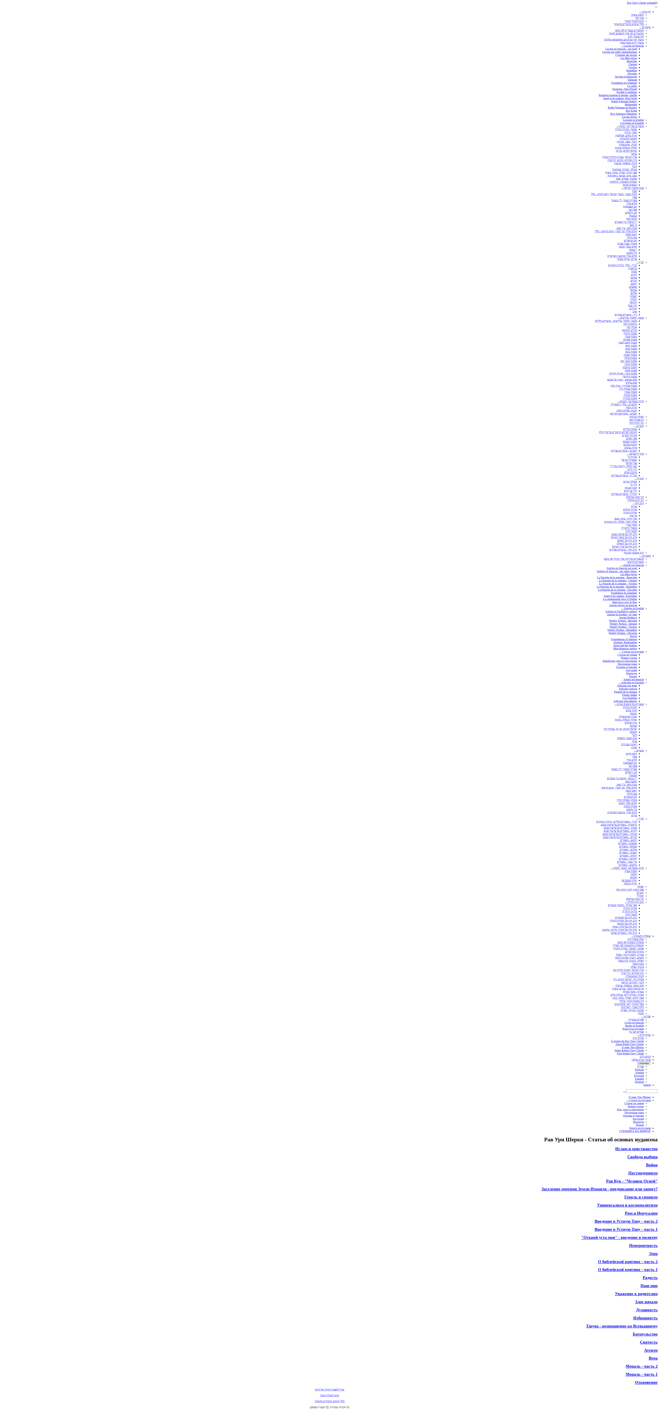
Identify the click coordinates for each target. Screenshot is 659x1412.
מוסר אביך (631, 524)
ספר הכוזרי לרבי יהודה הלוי (630, 889)
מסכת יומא (631, 345)
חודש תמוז (631, 218)
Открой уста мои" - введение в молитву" (619, 1237)
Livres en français (634, 1022)
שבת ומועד (638, 963)
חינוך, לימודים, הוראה (632, 982)
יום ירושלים (631, 212)
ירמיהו (634, 299)
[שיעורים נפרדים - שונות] (617, 127)
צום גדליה (632, 237)
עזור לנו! (639, 17)
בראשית (632, 268)
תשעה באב (631, 781)
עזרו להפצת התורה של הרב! (329, 1389)
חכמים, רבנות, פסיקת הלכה (629, 957)
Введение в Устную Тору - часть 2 (626, 1221)
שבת (634, 191)
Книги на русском (633, 1028)
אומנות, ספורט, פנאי (626, 178)
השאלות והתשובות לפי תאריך (628, 945)
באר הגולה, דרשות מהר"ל (623, 466)
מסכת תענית (630, 354)
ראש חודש (631, 753)
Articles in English (634, 608)
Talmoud (632, 79)
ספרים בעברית (636, 1019)
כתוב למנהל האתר (634, 21)
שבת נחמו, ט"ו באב (627, 228)
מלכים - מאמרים (628, 849)
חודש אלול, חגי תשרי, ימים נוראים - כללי (616, 231)
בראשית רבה (630, 324)
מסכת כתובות (630, 367)
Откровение (646, 1382)
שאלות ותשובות (642, 936)
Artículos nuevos (628, 688)
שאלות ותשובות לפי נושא (630, 942)
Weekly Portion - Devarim (623, 633)
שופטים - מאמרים (627, 843)
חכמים (633, 877)
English (640, 1072)
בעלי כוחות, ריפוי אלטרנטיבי (629, 1004)
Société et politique (626, 92)
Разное (633, 676)
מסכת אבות (631, 392)
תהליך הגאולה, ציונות (626, 719)
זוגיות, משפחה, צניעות (625, 163)
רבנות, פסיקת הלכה (626, 410)
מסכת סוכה (631, 348)
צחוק (634, 741)
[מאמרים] (640, 556)
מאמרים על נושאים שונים (630, 704)
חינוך (634, 166)
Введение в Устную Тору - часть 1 (626, 1229)
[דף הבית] (640, 12)
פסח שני (632, 209)
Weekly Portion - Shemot (623, 623)
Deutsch (639, 1081)
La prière (632, 85)
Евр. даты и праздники (630, 1109)
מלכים (634, 293)
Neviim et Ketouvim (626, 76)
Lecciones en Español (632, 123)
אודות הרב (645, 1034)
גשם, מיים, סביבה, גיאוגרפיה (622, 175)
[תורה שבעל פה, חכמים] (618, 402)
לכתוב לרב (645, 1056)
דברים (634, 280)
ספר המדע (631, 438)
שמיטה (633, 725)
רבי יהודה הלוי (636, 422)
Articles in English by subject (621, 611)
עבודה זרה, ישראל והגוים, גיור (628, 979)
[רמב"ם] (635, 426)
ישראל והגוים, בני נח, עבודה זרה (620, 728)
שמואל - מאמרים (628, 846)
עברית (640, 1066)
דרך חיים (632, 469)
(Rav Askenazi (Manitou (623, 113)
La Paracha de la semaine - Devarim (617, 589)
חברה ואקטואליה (628, 716)
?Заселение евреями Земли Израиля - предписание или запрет (599, 1189)
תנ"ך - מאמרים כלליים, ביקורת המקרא (616, 821)
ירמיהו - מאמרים (628, 855)
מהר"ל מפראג (636, 453)
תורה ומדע (631, 710)
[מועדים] (635, 751)
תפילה (640, 886)
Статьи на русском (633, 651)
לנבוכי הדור (631, 531)
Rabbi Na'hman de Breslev (622, 107)
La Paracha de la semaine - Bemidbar (617, 586)
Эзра (653, 1253)
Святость (649, 1342)
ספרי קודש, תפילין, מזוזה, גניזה (628, 997)
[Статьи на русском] (620, 652)
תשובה (633, 713)
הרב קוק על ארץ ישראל (624, 546)
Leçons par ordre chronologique (619, 51)
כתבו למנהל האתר (329, 1395)
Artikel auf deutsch (633, 679)
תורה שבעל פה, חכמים (632, 401)
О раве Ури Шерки (633, 1047)
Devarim (632, 73)
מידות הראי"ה (629, 911)
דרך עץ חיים (630, 490)
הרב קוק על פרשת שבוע (624, 534)
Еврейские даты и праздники (620, 660)
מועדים (640, 750)
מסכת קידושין (630, 376)
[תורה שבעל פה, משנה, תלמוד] (611, 868)
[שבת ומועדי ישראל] (622, 188)
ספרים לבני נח (636, 1031)
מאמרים (646, 555)
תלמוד (634, 874)
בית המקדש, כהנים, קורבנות (622, 160)
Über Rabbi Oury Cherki (630, 1053)
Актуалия (631, 670)
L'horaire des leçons (626, 55)
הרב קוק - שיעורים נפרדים (623, 549)
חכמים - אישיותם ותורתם (623, 413)
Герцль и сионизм (641, 1197)
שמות (634, 271)
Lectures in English (633, 119)
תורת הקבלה (630, 883)
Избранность (645, 1318)
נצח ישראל (631, 463)
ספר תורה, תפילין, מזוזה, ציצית (621, 172)
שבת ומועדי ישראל (634, 188)
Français (639, 1069)
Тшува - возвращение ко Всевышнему (622, 1326)
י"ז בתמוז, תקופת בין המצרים (622, 778)
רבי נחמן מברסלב (635, 497)
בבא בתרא (631, 382)
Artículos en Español (632, 682)
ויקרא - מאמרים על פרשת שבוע (620, 830)
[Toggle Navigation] (656, 6)
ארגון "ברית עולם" (641, 1059)
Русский (639, 1075)
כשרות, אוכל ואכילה (633, 991)
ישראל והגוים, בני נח (626, 150)
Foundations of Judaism (624, 639)
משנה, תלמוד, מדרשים (632, 317)
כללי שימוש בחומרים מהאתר (629, 24)
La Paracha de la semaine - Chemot (618, 580)
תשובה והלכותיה (628, 138)
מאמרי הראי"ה (629, 528)
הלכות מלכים (630, 444)
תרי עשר (632, 305)
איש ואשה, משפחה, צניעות (630, 985)
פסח (635, 197)
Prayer (633, 636)
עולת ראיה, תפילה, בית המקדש (620, 521)
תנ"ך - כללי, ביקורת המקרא (622, 265)
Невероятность (643, 1245)
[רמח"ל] (635, 479)
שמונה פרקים (630, 429)
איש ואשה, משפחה (627, 738)
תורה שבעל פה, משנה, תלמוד (628, 868)
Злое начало (646, 1302)
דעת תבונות (631, 487)
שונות (634, 747)
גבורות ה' (632, 456)
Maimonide (631, 104)
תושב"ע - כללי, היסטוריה (624, 404)
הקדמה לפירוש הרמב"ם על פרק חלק (618, 432)
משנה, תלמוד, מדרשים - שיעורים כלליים (616, 320)
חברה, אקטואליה (628, 144)
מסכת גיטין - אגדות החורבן (623, 373)
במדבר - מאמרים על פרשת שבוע (620, 834)
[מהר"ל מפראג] (628, 454)
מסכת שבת (631, 336)
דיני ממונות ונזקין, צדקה (632, 1000)
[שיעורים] (640, 28)
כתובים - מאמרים (628, 864)
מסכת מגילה (630, 358)
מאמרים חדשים (635, 562)
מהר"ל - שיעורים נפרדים (624, 475)
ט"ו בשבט (631, 252)
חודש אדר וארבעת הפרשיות (622, 256)
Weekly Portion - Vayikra (623, 626)
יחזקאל (633, 302)
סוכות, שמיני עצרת (627, 243)
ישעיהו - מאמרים (628, 852)
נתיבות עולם (630, 472)
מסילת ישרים (630, 481)
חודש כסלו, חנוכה (628, 246)
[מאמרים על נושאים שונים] (615, 705)
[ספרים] (642, 1017)
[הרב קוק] (633, 504)
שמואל (633, 290)
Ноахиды (631, 673)
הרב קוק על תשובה (627, 540)
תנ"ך (641, 262)
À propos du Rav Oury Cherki (627, 1041)
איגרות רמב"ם (629, 435)
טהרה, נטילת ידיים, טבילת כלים (627, 994)
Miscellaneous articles (625, 648)
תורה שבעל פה (629, 880)
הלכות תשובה (630, 441)
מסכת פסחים (630, 339)
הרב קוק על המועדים (626, 917)
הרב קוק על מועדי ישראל (624, 537)
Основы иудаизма (626, 667)
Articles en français (633, 565)
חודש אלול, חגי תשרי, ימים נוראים (619, 787)
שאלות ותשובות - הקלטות (623, 181)
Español (639, 1078)
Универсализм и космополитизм (627, 1205)
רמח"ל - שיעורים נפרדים (624, 494)
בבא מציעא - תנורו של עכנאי (622, 379)
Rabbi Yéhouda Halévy (624, 101)
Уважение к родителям (636, 1293)
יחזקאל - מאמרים (628, 858)
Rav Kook (631, 110)
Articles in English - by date (622, 614)
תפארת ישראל (629, 460)
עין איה (633, 515)
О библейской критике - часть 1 (628, 1269)
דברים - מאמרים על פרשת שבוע (620, 837)
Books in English (634, 1025)
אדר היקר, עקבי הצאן (625, 518)
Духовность (647, 1310)
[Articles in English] (622, 609)
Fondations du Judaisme (624, 592)
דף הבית (646, 11)
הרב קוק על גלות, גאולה (624, 926)
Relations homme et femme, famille (618, 95)
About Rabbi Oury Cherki (629, 1044)
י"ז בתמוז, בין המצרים (626, 222)
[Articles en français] (621, 566)
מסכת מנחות (630, 395)
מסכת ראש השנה (628, 342)
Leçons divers (629, 116)
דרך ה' (633, 484)
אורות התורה (630, 512)
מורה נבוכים (631, 447)
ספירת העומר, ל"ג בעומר (624, 200)
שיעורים (646, 27)
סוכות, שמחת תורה (627, 800)
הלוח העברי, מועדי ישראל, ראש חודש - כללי (614, 194)
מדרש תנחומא (629, 330)
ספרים (647, 1016)
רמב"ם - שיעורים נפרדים (624, 450)
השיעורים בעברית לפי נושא (629, 30)
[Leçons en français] (622, 46)
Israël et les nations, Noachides (620, 596)
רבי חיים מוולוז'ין (635, 500)
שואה (634, 154)
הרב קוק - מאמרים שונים (624, 932)
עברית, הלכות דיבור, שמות (630, 954)
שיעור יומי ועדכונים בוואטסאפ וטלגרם (624, 39)
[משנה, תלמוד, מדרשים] (618, 318)
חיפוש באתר (637, 14)
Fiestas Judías (629, 694)
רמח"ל (640, 478)
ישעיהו (633, 296)
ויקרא (634, 274)
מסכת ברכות (630, 333)
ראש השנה (631, 234)
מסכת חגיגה (631, 364)
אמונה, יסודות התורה (626, 129)
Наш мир (649, 1285)
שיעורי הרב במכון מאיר (632, 42)
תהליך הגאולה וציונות (626, 147)
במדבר (633, 277)
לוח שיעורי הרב (636, 36)
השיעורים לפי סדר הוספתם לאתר (626, 33)
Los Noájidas (630, 698)
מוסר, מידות (631, 132)
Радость (650, 1277)
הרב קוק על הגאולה (627, 543)
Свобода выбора (642, 1157)
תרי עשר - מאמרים (627, 861)
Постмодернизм (643, 1173)
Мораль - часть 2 (642, 1366)
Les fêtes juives (628, 58)
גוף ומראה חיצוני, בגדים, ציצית (628, 988)
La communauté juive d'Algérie (620, 599)
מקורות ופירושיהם (634, 951)
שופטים (633, 286)
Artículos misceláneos (625, 701)
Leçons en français (634, 45)
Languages (644, 1063)
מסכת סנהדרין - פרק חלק (624, 385)
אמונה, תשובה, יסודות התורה (628, 948)
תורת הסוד (631, 407)
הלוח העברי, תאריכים (632, 1007)
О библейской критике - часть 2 (628, 1261)
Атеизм (651, 1350)
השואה (633, 732)
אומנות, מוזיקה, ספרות (632, 1010)
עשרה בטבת (630, 806)
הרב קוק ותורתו (636, 902)
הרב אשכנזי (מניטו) (634, 552)
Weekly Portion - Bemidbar (622, 630)
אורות (634, 506)
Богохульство (645, 1334)
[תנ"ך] (637, 263)
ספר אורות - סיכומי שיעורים (622, 905)
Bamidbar (631, 70)
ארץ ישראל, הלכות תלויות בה (628, 970)
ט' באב (633, 225)
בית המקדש (631, 722)
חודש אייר (631, 203)
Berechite (632, 61)
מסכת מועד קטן (628, 361)
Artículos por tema (627, 685)
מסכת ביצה (631, 351)
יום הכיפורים (630, 240)
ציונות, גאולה (637, 966)
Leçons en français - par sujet (621, 48)
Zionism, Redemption (625, 642)
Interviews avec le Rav (624, 602)
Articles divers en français (623, 605)
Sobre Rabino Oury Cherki (629, 1050)
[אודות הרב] (638, 1035)
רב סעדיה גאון (636, 419)
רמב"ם (640, 426)
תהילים (633, 308)
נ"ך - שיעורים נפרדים (626, 314)
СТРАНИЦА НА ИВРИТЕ (635, 1131)
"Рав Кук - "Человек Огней (632, 1181)
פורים (634, 815)
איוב (635, 311)
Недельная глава (627, 664)
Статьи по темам (627, 654)
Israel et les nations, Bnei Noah (620, 98)
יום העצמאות (630, 206)
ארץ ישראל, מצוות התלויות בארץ (619, 157)
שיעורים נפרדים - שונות (631, 126)
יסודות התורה (630, 707)
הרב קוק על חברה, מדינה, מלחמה (619, 929)
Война (652, 1165)
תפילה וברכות (636, 416)
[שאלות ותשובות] (632, 936)
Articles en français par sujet (621, 568)
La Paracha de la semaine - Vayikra (618, 583)
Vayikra (633, 67)
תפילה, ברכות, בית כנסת (631, 960)
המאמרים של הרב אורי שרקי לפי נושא (624, 558)
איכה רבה (632, 327)
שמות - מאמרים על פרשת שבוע (620, 827)
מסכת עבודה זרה (628, 388)
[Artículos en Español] (619, 683)
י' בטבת (633, 249)
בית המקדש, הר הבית (632, 973)
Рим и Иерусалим (641, 1213)
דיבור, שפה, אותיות (627, 141)
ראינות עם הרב (629, 744)
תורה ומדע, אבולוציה (626, 135)
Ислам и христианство (636, 1148)
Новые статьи (629, 657)
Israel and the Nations (625, 645)
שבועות (633, 215)
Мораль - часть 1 (642, 1374)
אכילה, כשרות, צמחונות (624, 169)
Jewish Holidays (628, 617)
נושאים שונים (630, 184)
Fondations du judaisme (624, 82)
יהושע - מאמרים (628, 840)
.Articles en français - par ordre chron (617, 571)
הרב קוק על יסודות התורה (623, 920)
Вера (653, 1358)
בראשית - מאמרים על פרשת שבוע (619, 824)
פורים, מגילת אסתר (627, 259)
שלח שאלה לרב (636, 939)
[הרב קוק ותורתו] (626, 902)
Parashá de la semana (625, 691)
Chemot (632, 64)
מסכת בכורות (630, 398)
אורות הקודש (630, 509)
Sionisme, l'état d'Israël (624, 89)
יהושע (634, 283)
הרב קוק (639, 503)
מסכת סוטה (631, 370)
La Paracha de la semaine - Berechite (617, 577)
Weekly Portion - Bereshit (623, 620)
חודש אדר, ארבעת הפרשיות (622, 812)
